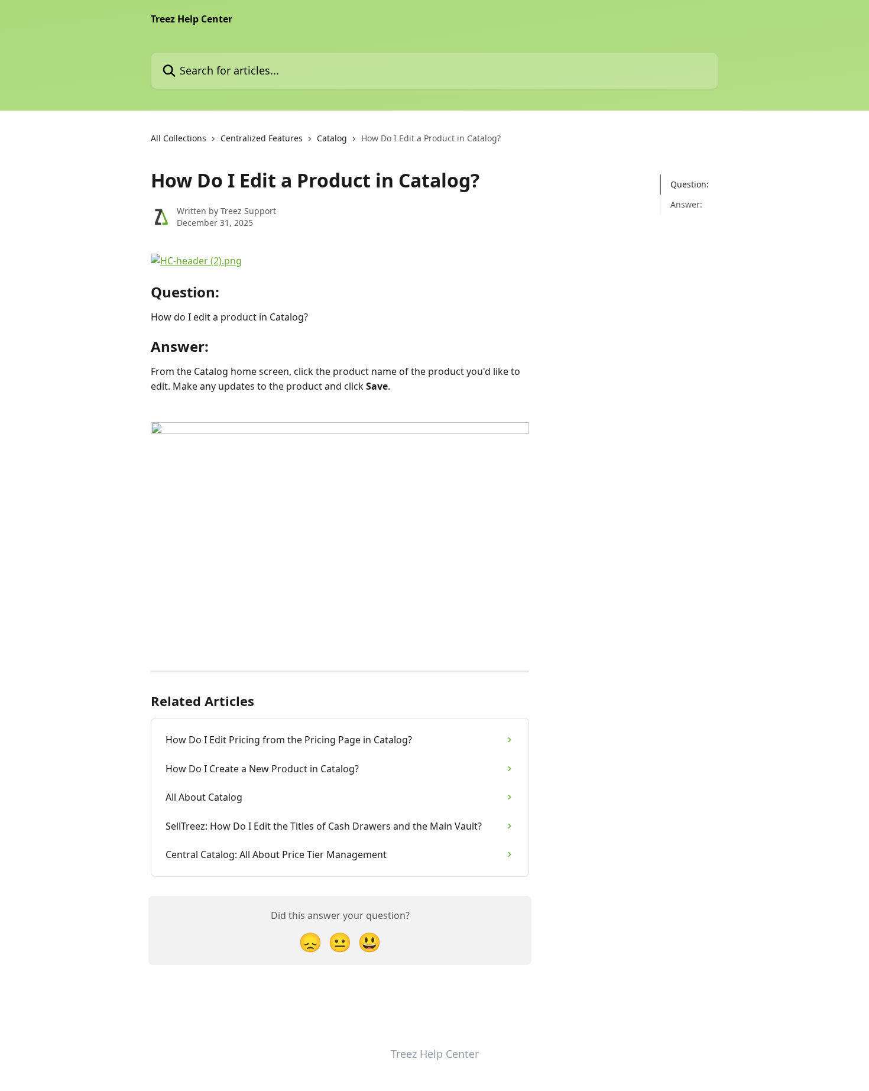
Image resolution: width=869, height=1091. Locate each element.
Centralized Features (262, 138)
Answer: (686, 204)
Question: (689, 184)
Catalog (332, 138)
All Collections (178, 138)
